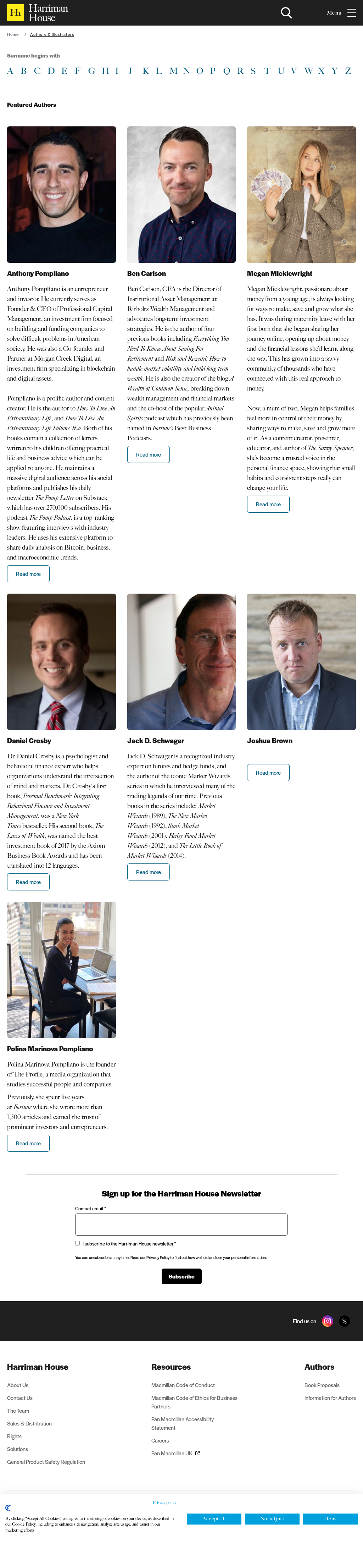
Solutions (17, 1448)
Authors (319, 1366)
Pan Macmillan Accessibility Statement (182, 1423)
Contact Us (20, 1397)
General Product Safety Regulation (46, 1461)
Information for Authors (330, 1397)
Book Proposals (322, 1385)
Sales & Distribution (29, 1423)
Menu (334, 13)
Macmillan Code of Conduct (183, 1385)
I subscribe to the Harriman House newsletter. (129, 1243)
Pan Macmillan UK (171, 1453)
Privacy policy (164, 1502)
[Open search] (286, 12)
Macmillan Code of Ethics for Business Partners (194, 1402)
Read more (28, 573)
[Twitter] (344, 1321)
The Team (18, 1410)
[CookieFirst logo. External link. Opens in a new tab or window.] (8, 1508)
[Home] (37, 12)
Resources (171, 1366)
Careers (160, 1440)
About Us (17, 1385)
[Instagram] (327, 1321)
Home (13, 34)
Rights (14, 1436)
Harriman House (37, 1366)
